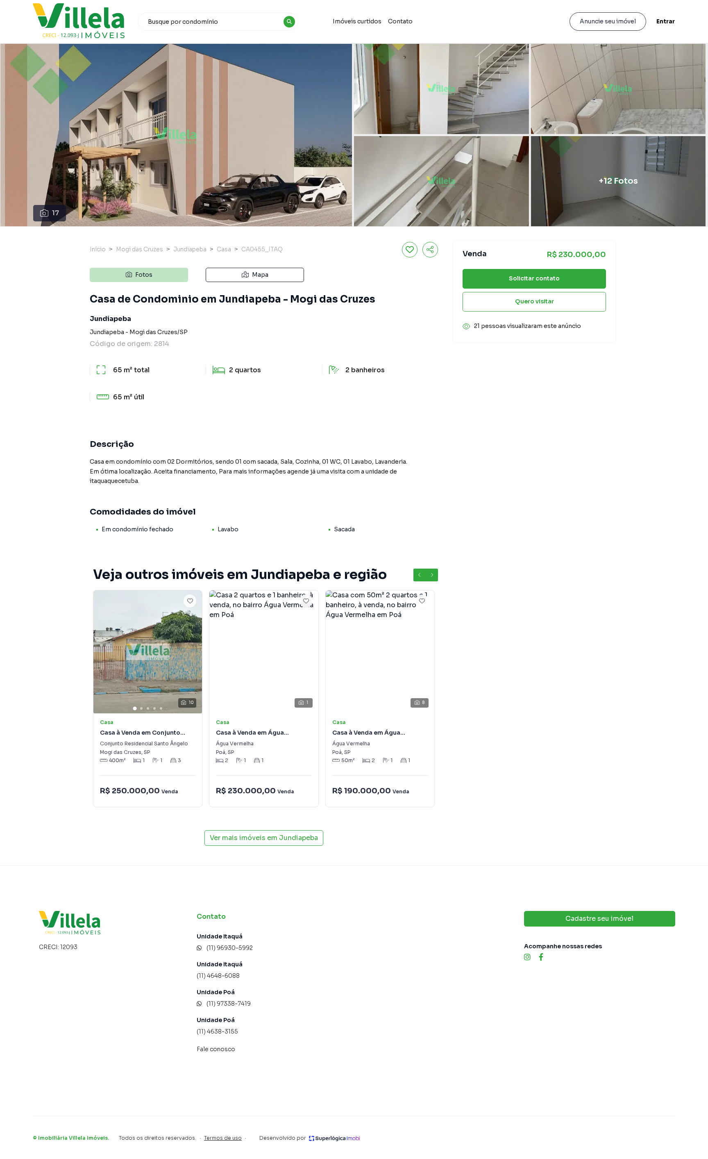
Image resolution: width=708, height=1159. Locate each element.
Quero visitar (534, 301)
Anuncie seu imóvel (608, 21)
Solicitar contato (534, 278)
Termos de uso (223, 1138)
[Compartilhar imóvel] (430, 249)
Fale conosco (216, 1049)
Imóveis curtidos (357, 21)
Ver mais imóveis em (264, 837)
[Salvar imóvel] (410, 249)
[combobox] (218, 22)
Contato (400, 21)
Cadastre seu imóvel (599, 918)
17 (55, 213)
